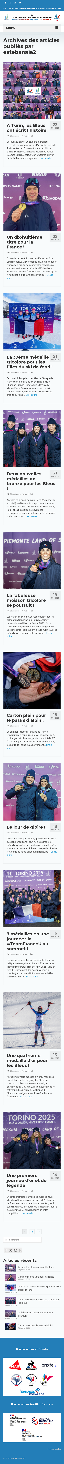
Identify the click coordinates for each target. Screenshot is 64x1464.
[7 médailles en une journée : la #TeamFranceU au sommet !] (32, 898)
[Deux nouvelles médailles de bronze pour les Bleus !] (32, 438)
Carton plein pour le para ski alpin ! (35, 1325)
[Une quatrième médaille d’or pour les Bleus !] (32, 1020)
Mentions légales (54, 1449)
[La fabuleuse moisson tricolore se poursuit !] (32, 560)
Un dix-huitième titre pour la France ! (36, 1276)
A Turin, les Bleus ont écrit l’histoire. (36, 1267)
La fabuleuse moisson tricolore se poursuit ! (35, 1314)
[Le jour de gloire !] (32, 792)
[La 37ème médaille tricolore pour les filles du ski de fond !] (32, 322)
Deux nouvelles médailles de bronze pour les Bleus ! (39, 1301)
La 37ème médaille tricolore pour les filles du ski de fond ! (39, 1288)
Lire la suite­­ (45, 158)
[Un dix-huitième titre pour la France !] (32, 202)
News (24, 136)
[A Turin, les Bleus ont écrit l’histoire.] (32, 90)
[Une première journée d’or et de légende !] (32, 1140)
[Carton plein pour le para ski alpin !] (32, 680)
